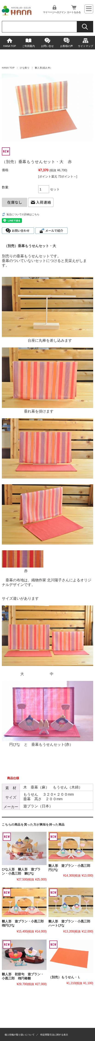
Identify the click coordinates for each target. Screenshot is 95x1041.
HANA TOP (9, 46)
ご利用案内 (28, 46)
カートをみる (74, 12)
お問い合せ (47, 46)
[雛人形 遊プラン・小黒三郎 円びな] (70, 846)
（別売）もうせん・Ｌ (64, 977)
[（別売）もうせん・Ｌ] (70, 956)
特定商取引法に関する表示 (54, 1034)
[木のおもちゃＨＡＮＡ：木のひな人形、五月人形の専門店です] (17, 14)
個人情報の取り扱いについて (20, 1034)
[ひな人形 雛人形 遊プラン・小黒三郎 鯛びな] (24, 848)
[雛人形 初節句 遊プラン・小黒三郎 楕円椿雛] (24, 955)
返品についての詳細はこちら (22, 214)
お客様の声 (66, 46)
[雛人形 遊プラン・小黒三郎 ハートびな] (70, 902)
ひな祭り (25, 67)
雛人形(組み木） (44, 67)
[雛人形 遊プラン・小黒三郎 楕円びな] (24, 902)
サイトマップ (85, 46)
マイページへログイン (54, 12)
